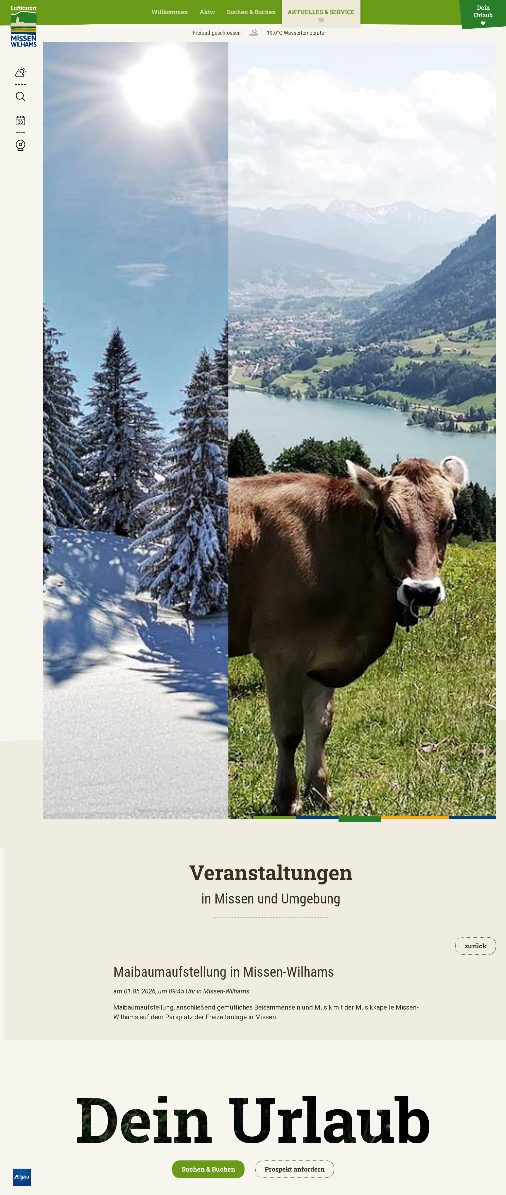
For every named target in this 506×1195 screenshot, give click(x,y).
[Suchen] (20, 97)
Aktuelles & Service (321, 12)
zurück (475, 946)
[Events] (20, 121)
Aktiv (207, 12)
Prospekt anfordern (295, 1169)
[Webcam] (20, 146)
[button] (274, 817)
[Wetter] (20, 73)
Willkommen (169, 12)
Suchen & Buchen (251, 12)
